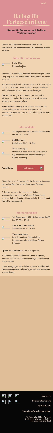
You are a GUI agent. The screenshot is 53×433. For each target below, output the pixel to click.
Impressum (46, 395)
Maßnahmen (7, 101)
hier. (24, 66)
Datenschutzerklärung (41, 400)
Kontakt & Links (44, 405)
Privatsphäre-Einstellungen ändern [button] (36, 411)
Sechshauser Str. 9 (19, 143)
